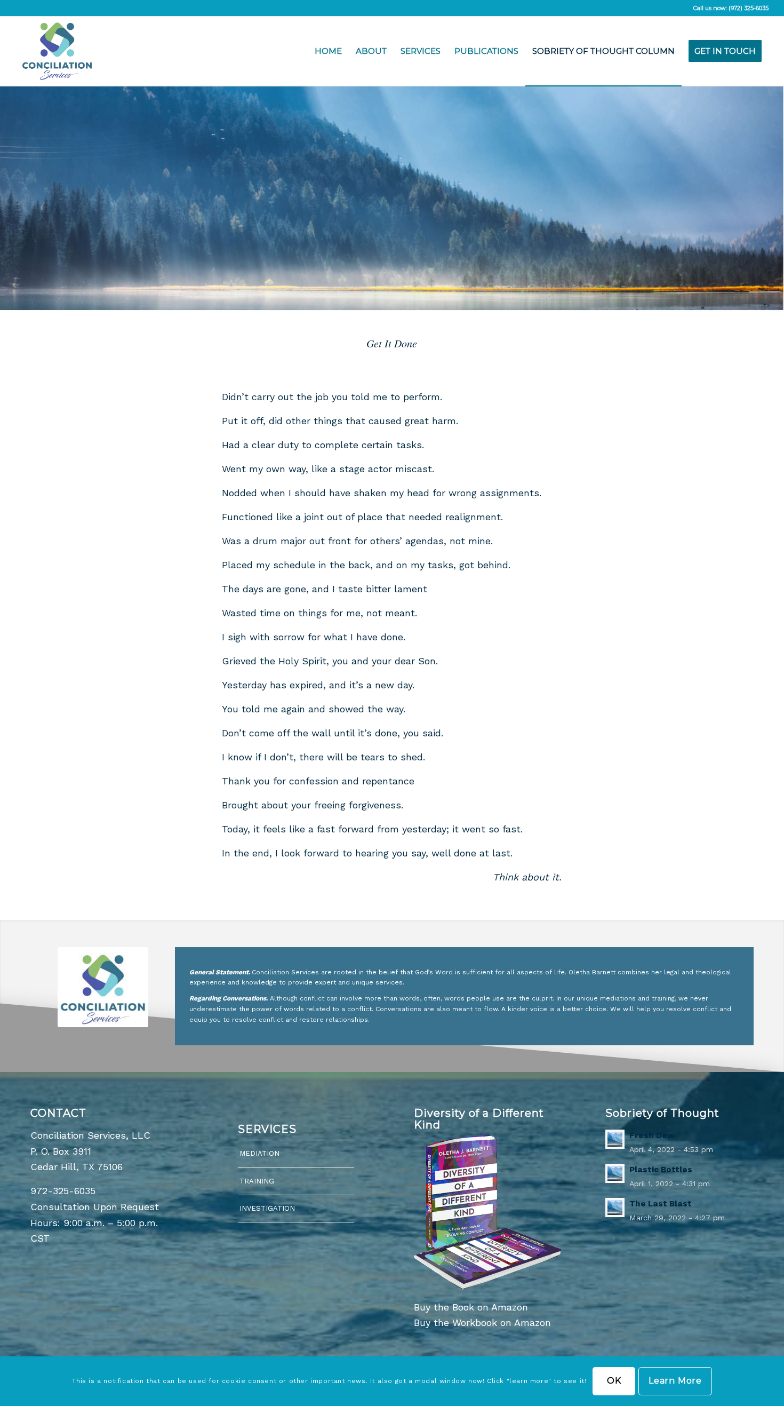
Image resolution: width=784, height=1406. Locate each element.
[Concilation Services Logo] (57, 51)
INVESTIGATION (267, 1208)
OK (614, 1381)
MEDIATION (259, 1153)
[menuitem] (328, 51)
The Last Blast (660, 1204)
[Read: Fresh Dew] (615, 1139)
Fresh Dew (652, 1135)
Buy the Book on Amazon (471, 1307)
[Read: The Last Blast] (615, 1207)
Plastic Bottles (660, 1169)
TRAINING (256, 1181)
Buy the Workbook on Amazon (482, 1322)
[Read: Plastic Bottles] (615, 1173)
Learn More (675, 1381)
